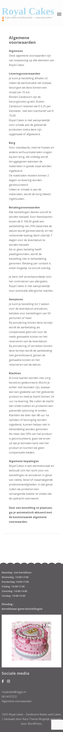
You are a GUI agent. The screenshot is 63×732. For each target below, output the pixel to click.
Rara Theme (31, 719)
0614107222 (9, 696)
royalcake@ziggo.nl (14, 692)
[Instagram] (8, 681)
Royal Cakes (28, 11)
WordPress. (35, 724)
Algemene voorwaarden (17, 701)
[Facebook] (3, 681)
